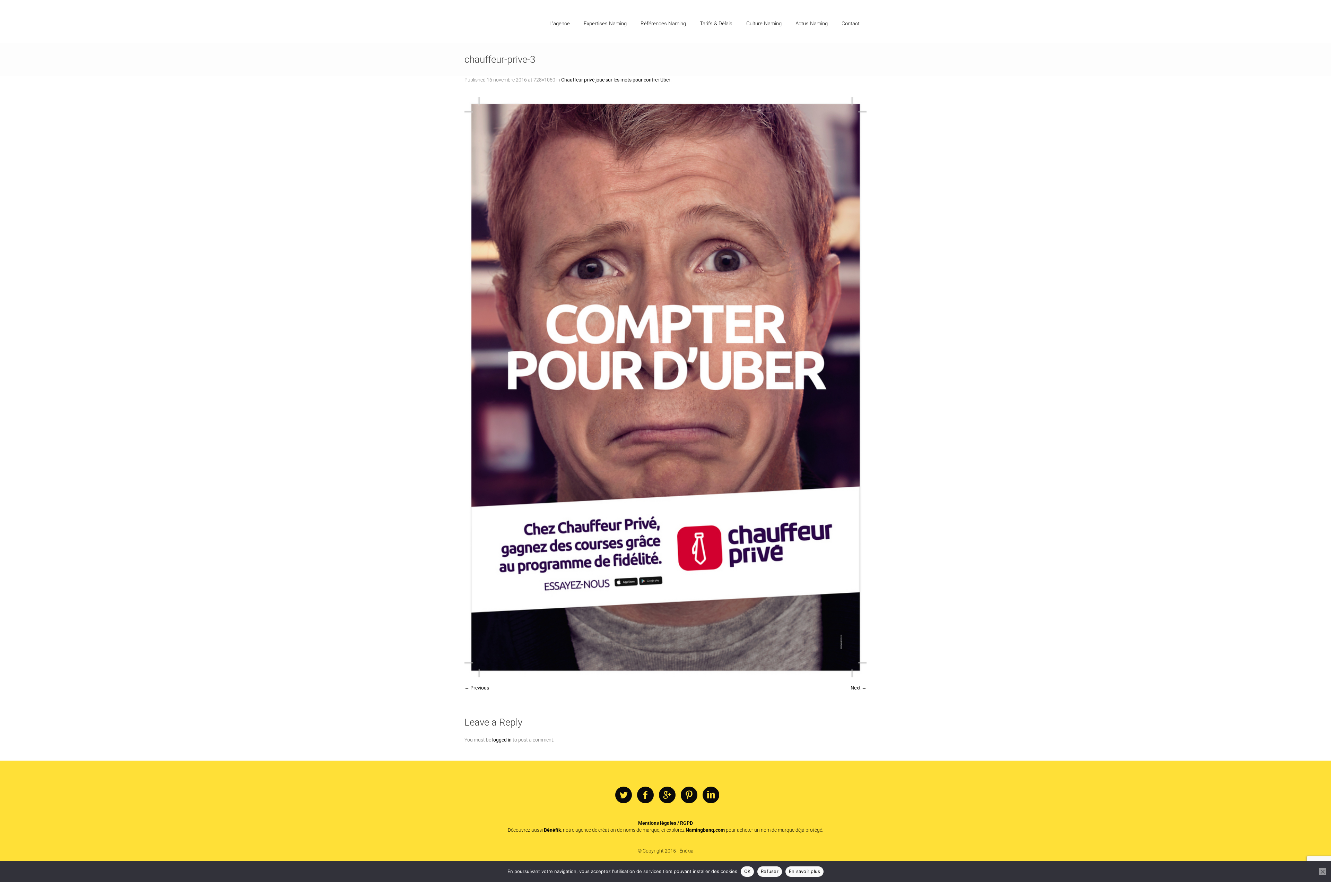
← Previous (476, 688)
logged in (502, 740)
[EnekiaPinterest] (689, 795)
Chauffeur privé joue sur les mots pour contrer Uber (615, 80)
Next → (859, 688)
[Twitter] (623, 795)
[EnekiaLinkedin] (711, 795)
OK (747, 871)
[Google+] (667, 795)
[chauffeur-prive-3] (665, 387)
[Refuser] (1322, 871)
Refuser (769, 871)
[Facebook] (645, 795)
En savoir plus (804, 871)
